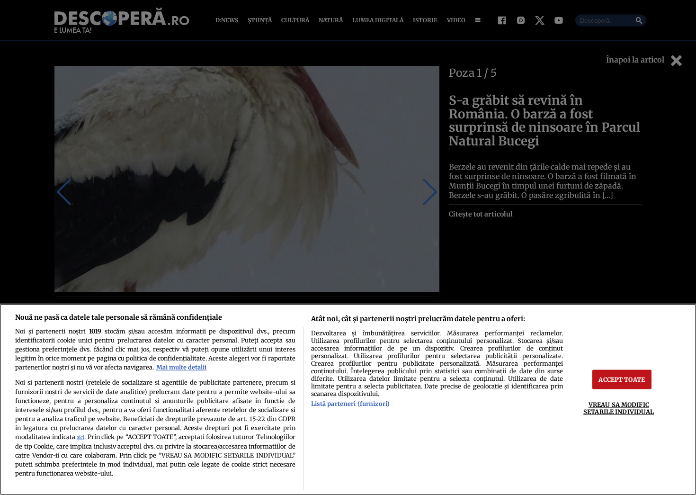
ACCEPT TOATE (621, 379)
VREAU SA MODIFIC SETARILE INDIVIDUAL (618, 408)
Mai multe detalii (181, 367)
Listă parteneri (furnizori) (350, 403)
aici (80, 437)
